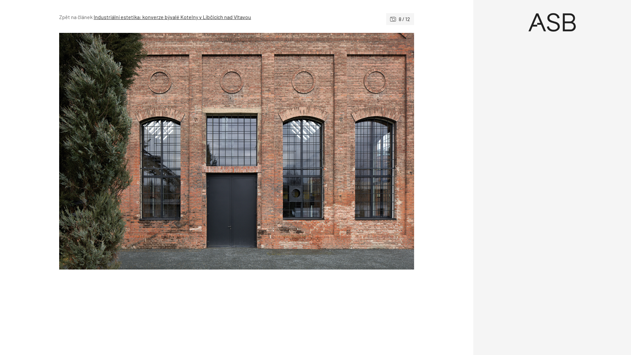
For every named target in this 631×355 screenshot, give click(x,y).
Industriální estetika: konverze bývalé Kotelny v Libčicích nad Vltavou (172, 17)
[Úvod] (552, 22)
